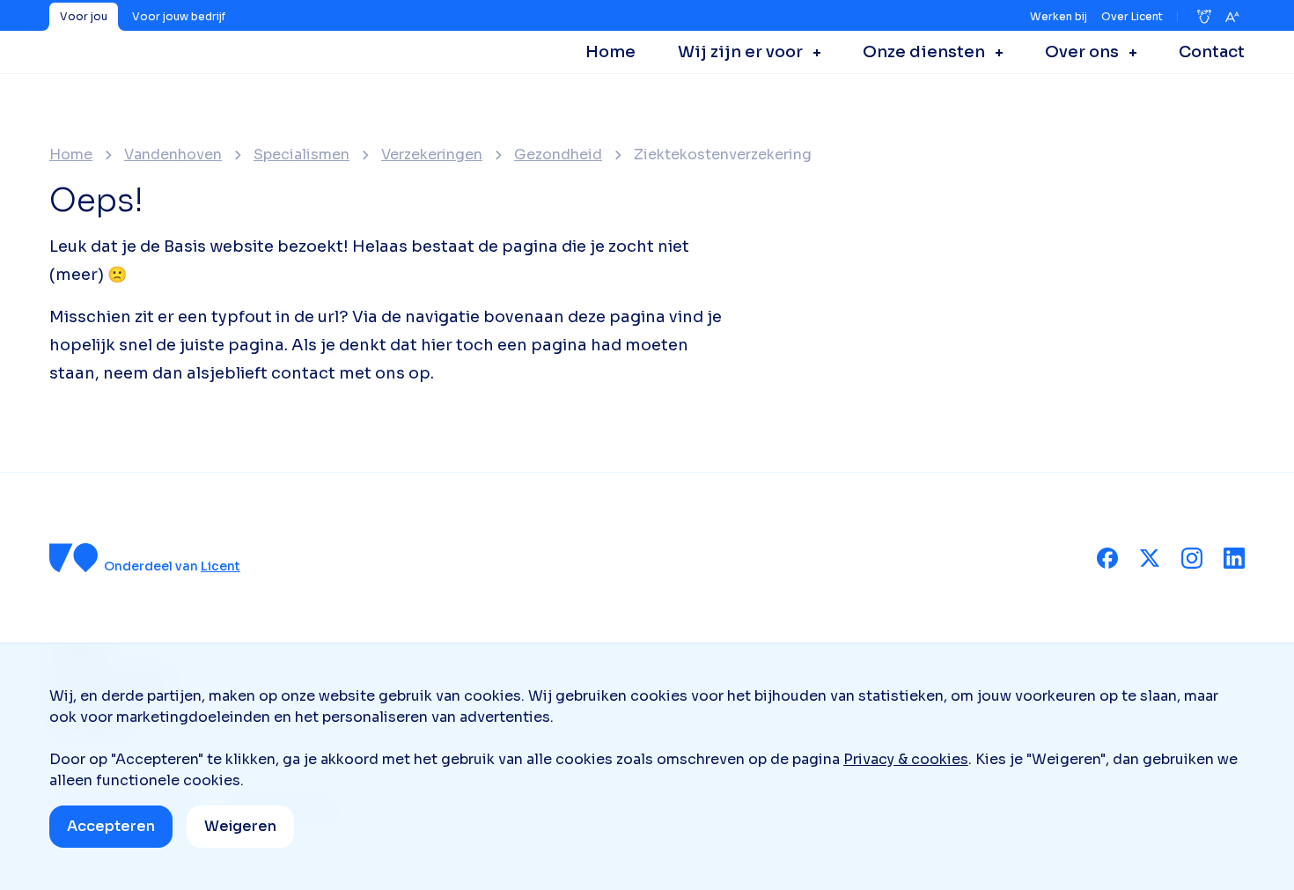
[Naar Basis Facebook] (1107, 558)
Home (70, 155)
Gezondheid (558, 155)
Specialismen (301, 155)
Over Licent (1132, 16)
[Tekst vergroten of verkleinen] (1232, 16)
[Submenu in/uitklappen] (811, 52)
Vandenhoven (173, 155)
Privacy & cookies (905, 759)
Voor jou (83, 16)
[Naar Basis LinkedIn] (1234, 558)
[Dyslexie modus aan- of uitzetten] (1204, 16)
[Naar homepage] (74, 557)
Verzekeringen (431, 155)
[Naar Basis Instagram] (1191, 558)
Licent (220, 566)
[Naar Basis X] (1149, 558)
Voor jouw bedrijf (178, 16)
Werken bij (1058, 16)
